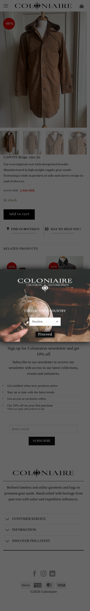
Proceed (45, 334)
